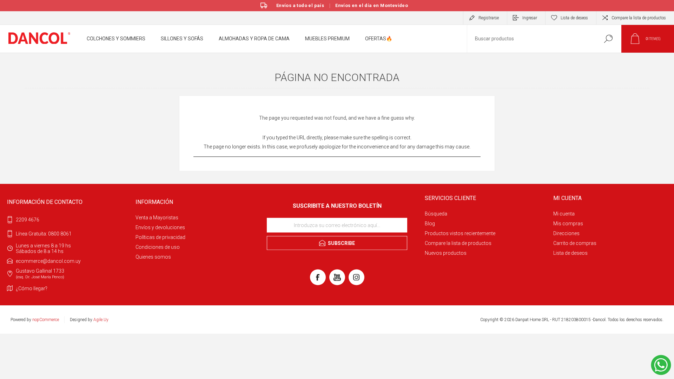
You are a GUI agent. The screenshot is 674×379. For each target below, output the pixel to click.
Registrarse (488, 17)
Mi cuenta (564, 214)
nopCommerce (45, 319)
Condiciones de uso (158, 247)
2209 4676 (27, 219)
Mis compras (568, 223)
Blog (430, 223)
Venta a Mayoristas (157, 217)
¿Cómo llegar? (31, 288)
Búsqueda (436, 214)
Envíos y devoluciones (160, 227)
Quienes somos (153, 257)
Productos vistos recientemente (460, 233)
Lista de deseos (570, 253)
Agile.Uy (100, 319)
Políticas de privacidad (160, 237)
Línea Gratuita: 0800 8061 (44, 234)
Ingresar (529, 17)
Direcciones (566, 233)
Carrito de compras (574, 243)
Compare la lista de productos (639, 17)
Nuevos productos (446, 253)
